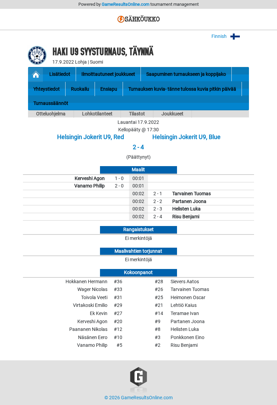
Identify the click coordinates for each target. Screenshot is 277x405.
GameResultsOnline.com (125, 4)
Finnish (219, 36)
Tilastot (137, 114)
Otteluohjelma (51, 114)
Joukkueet (172, 114)
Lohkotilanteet (97, 114)
